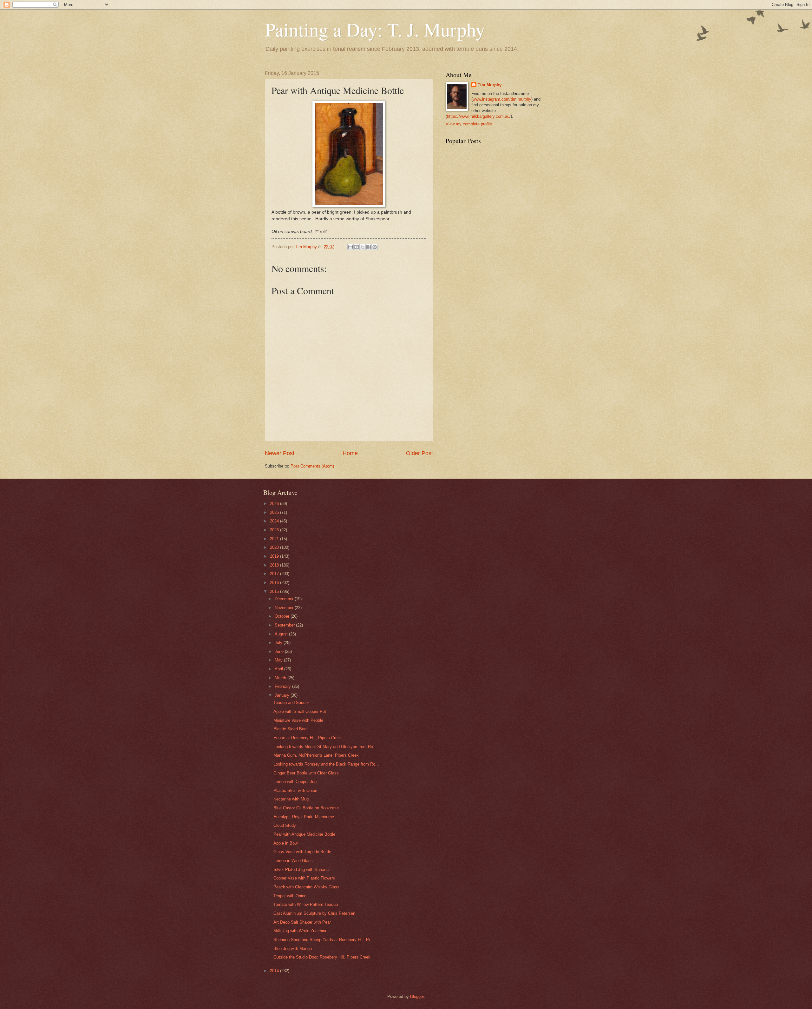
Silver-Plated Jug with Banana (301, 869)
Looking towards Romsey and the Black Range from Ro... (326, 764)
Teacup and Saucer (291, 702)
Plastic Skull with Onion (295, 790)
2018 (275, 565)
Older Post (419, 453)
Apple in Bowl (285, 843)
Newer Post (279, 453)
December (285, 598)
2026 (275, 503)
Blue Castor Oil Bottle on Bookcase (306, 808)
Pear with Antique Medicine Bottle (304, 834)
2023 (275, 530)
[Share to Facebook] (368, 247)
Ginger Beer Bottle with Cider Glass (306, 773)
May (279, 660)
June (280, 651)
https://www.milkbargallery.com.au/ (479, 116)
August (282, 634)
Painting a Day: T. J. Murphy (375, 29)
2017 (275, 573)
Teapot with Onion (289, 895)
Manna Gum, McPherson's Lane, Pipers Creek (316, 755)
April (279, 669)
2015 (275, 591)
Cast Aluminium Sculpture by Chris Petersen (314, 913)
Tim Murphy (489, 85)
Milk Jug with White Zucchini (299, 930)
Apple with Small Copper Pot (299, 711)
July (279, 642)
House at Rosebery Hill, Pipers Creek (307, 737)
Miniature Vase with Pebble (298, 720)
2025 (275, 512)
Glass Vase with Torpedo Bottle (302, 851)
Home (350, 453)
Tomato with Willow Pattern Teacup (305, 904)
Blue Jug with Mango (292, 948)
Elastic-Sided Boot (290, 729)
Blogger (417, 996)
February (283, 686)
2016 (275, 582)
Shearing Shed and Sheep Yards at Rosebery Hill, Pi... (323, 939)
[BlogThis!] (356, 247)
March (281, 677)
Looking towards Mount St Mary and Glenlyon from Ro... (325, 746)
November (285, 607)
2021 (275, 538)
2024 (275, 521)
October (283, 616)
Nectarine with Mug (291, 799)
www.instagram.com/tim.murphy (502, 99)
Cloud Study (284, 825)
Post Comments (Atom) (312, 466)
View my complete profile (469, 124)
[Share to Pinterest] (374, 247)
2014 (275, 970)
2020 (275, 547)
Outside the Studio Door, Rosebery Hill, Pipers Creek (321, 957)
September (285, 625)
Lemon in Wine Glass (293, 860)
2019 (275, 556)
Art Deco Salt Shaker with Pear (302, 922)
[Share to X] (362, 247)
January (283, 695)
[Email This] (350, 247)
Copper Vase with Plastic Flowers (304, 878)
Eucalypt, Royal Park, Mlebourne (303, 816)
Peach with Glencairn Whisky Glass (306, 887)
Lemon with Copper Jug (295, 781)
